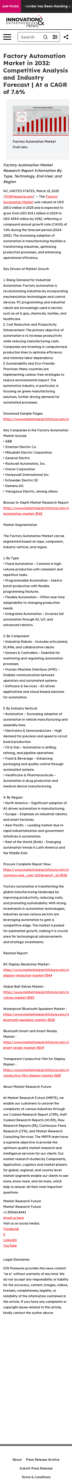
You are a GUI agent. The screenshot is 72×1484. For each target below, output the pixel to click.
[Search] (45, 37)
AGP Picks (10, 6)
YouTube (10, 1246)
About (17, 1460)
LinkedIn (10, 1240)
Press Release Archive (43, 1460)
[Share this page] (66, 37)
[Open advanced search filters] (55, 37)
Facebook (11, 1229)
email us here (13, 1218)
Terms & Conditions (36, 1477)
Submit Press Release (36, 1468)
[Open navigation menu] (7, 37)
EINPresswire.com (19, 196)
